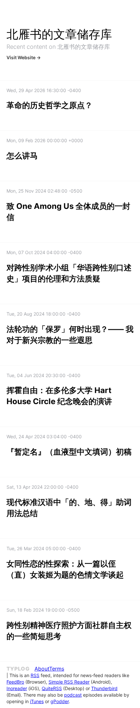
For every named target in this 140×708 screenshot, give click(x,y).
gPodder (59, 701)
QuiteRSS (52, 688)
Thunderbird (104, 688)
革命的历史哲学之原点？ (49, 105)
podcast (73, 695)
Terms (56, 668)
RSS (35, 675)
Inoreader (17, 688)
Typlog (18, 668)
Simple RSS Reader (69, 682)
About (42, 668)
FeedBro (15, 682)
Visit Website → (24, 57)
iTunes (37, 701)
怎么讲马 (22, 155)
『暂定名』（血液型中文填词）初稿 (69, 451)
